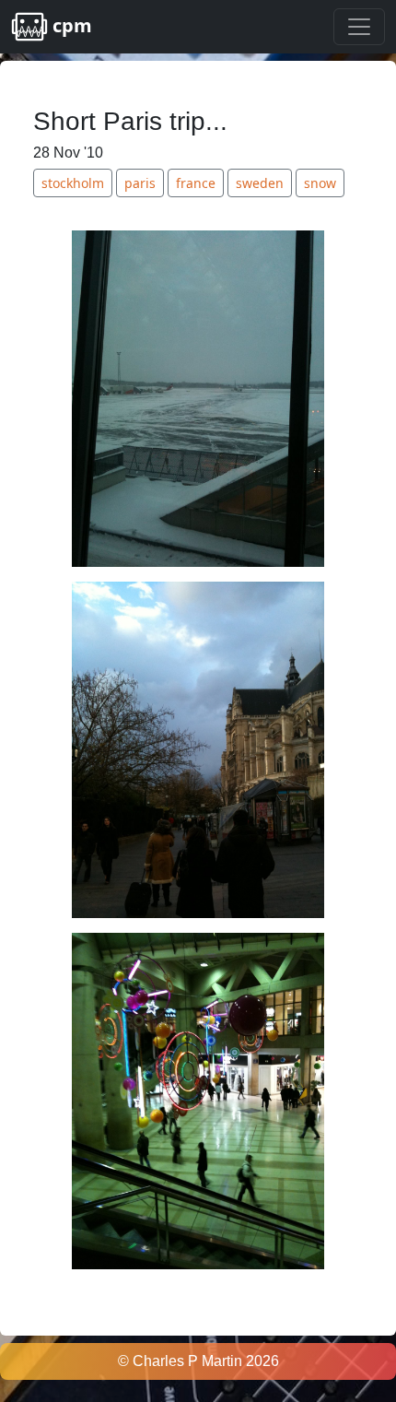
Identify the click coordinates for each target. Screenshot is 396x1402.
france (195, 183)
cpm (70, 25)
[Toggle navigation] (359, 26)
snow (320, 183)
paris (140, 183)
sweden (260, 183)
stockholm (72, 183)
